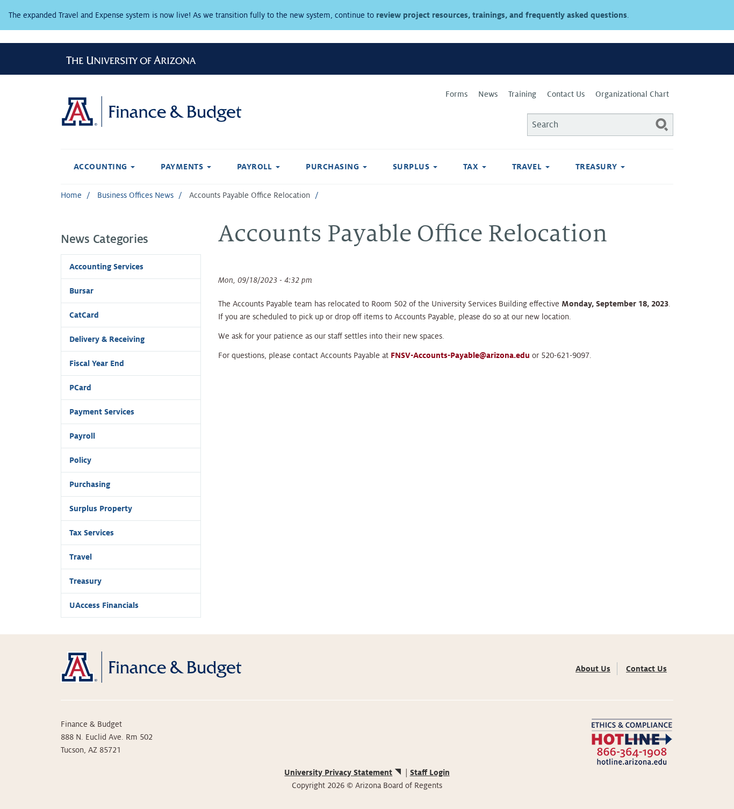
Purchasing (333, 166)
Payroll (256, 166)
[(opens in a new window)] (631, 740)
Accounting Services (106, 266)
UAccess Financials (104, 605)
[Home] (214, 111)
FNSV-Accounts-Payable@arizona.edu (460, 355)
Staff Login (430, 772)
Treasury (597, 166)
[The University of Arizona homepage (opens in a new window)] (135, 58)
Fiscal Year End (96, 363)
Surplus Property (100, 508)
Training (522, 94)
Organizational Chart (632, 94)
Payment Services (101, 411)
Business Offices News (135, 195)
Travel (528, 166)
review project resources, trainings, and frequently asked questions (501, 15)
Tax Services (91, 532)
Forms (456, 94)
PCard (80, 387)
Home (71, 195)
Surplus (412, 166)
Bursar (81, 291)
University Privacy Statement (338, 772)
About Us (592, 668)
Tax (472, 166)
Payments (183, 166)
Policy (80, 460)
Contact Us (566, 94)
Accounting (101, 166)
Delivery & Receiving (107, 339)
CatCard (84, 315)
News (488, 94)
